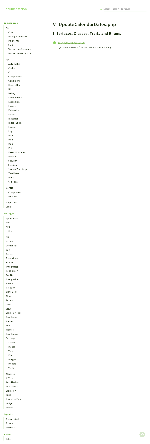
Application (12, 218)
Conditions (14, 80)
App (8, 59)
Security (12, 160)
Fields (11, 114)
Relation (13, 156)
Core (10, 32)
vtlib (8, 206)
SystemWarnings (17, 169)
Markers (10, 427)
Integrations (15, 122)
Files (11, 355)
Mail (10, 135)
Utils (11, 177)
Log (10, 131)
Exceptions (14, 101)
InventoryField (14, 399)
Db (9, 89)
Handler (10, 283)
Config (9, 187)
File (8, 325)
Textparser (12, 386)
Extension (13, 110)
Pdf (10, 148)
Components (15, 76)
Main (11, 139)
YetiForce (13, 181)
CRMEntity (11, 291)
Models (12, 363)
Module (10, 329)
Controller (14, 84)
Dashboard (11, 317)
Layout (12, 126)
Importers (11, 202)
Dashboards (12, 333)
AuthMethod (12, 382)
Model (9, 296)
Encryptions (15, 97)
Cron (8, 304)
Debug (11, 93)
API (8, 222)
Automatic (14, 63)
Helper (9, 321)
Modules (13, 196)
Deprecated (12, 419)
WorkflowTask (13, 312)
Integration (12, 266)
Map (10, 143)
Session (12, 164)
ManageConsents (17, 36)
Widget (9, 403)
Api (7, 27)
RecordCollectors (18, 152)
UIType (9, 241)
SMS (10, 44)
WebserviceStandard (19, 53)
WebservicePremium (19, 49)
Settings (10, 338)
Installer (13, 118)
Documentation (15, 9)
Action (9, 300)
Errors (9, 423)
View (8, 308)
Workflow (11, 390)
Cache (11, 68)
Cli (9, 72)
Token (9, 407)
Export (12, 105)
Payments (13, 40)
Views (11, 367)
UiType (9, 378)
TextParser (14, 173)
